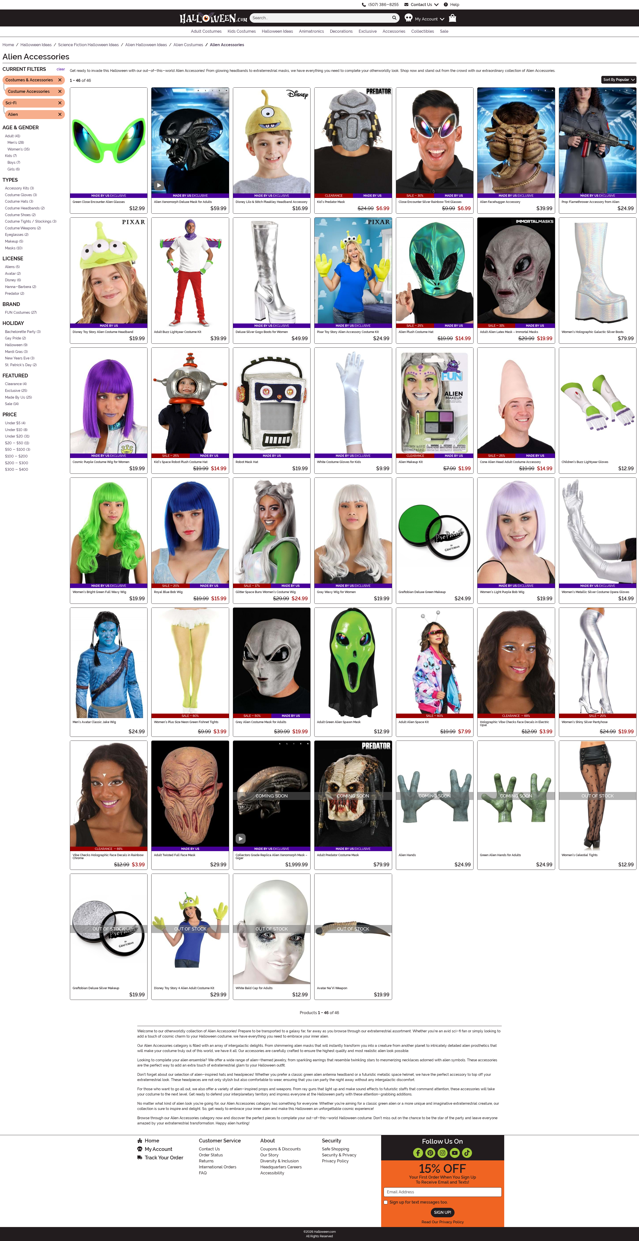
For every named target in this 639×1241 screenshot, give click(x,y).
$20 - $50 (14, 443)
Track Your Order (164, 1158)
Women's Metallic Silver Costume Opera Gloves (595, 592)
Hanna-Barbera (18, 287)
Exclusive (12, 391)
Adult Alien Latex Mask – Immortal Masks (509, 332)
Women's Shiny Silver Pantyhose (585, 722)
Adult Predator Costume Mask (338, 855)
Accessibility (272, 1173)
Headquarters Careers (281, 1167)
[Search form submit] (394, 18)
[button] (424, 17)
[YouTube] (455, 1153)
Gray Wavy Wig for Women (336, 592)
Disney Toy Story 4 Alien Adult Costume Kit (184, 988)
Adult (9, 136)
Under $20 (14, 436)
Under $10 (13, 430)
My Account (158, 1149)
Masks (10, 248)
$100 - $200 (16, 456)
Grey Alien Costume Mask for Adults (261, 722)
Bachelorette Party (20, 332)
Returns (206, 1161)
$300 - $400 (16, 469)
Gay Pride (13, 338)
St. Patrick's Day (18, 365)
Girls (11, 169)
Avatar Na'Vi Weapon (332, 988)
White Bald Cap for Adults (254, 988)
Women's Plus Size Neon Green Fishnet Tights (186, 722)
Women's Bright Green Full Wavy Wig (99, 592)
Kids (8, 156)
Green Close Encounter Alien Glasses (99, 202)
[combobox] (319, 18)
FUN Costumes (17, 312)
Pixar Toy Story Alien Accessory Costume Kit (348, 332)
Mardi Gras (14, 351)
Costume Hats (16, 201)
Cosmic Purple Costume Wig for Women (101, 462)
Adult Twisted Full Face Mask (174, 855)
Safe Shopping (335, 1149)
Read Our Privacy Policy (443, 1222)
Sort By (616, 80)
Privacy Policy (335, 1161)
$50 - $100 (15, 450)
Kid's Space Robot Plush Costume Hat (180, 462)
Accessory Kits (17, 188)
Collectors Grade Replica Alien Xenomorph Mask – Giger (271, 856)
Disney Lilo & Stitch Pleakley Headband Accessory (272, 202)
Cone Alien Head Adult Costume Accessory (510, 462)
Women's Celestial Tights (580, 855)
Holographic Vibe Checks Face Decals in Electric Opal (514, 723)
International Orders (217, 1167)
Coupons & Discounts (280, 1149)
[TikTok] (467, 1153)
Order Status (211, 1155)
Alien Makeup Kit (411, 462)
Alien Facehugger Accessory (500, 202)
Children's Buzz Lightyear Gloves (585, 462)
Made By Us (15, 397)
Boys (11, 162)
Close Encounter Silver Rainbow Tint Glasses (430, 202)
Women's (15, 149)
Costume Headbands (22, 208)
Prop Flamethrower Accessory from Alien (590, 202)
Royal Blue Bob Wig (168, 592)
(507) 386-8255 (383, 4)
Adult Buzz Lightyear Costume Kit (177, 332)
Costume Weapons (20, 228)
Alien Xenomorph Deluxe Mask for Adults (183, 202)
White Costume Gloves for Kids (339, 462)
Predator (12, 293)
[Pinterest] (430, 1153)
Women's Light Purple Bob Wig (502, 592)
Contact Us (421, 4)
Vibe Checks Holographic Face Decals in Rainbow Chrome (108, 856)
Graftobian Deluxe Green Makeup (422, 592)
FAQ (203, 1173)
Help (454, 4)
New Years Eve (17, 358)
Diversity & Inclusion (279, 1161)
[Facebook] (418, 1153)
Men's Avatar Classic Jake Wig (94, 722)
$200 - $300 (16, 463)
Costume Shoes (18, 215)
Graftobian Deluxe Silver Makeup (96, 988)
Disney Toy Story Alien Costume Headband (103, 332)
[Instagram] (443, 1153)
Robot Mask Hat (247, 462)
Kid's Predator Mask (331, 202)
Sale (8, 404)
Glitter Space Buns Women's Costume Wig (266, 592)
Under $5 (12, 423)
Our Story (269, 1155)
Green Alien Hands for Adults (500, 855)
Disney (10, 280)
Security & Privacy (339, 1155)
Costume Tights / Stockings (28, 221)
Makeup (11, 241)
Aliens (10, 267)
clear (61, 69)
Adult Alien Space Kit (414, 722)
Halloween (13, 345)
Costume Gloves (18, 195)
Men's (12, 143)
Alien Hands (407, 855)
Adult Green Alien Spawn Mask (339, 722)
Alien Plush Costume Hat (416, 332)
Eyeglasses (14, 235)
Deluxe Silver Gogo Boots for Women (262, 332)
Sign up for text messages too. (419, 1202)
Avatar (10, 274)
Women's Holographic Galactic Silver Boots (593, 332)
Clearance (13, 384)
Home (152, 1141)
